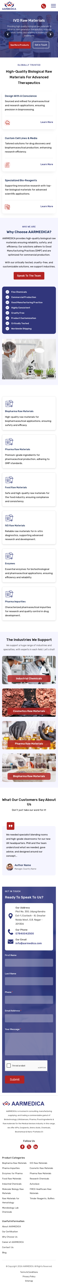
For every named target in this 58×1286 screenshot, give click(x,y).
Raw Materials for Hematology (10, 1200)
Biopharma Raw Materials (14, 1163)
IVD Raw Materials (38, 1163)
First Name (10, 955)
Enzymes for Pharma (12, 1173)
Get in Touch (41, 48)
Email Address (13, 1010)
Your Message (13, 1029)
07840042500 (24, 933)
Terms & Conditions (29, 1272)
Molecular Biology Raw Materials (13, 1191)
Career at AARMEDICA (13, 1242)
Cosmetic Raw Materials (41, 1168)
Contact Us (8, 1247)
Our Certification (10, 1231)
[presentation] (5, 847)
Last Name (10, 973)
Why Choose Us (9, 1237)
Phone (9, 992)
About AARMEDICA (11, 1226)
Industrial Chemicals (12, 1184)
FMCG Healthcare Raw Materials (40, 1191)
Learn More (47, 122)
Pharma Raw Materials (40, 1173)
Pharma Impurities (11, 1168)
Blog (4, 1252)
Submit (14, 1079)
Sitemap (29, 1281)
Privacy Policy (29, 1276)
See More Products (19, 49)
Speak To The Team (29, 275)
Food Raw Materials (11, 1178)
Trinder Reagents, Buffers (42, 1198)
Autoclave (34, 1184)
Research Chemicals (39, 1178)
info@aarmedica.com (28, 943)
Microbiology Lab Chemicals (10, 1210)
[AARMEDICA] (9, 6)
